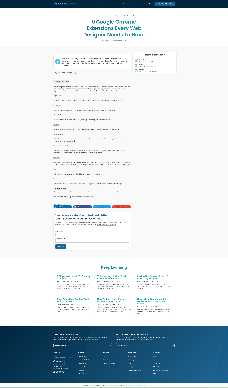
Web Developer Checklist (61, 146)
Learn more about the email (106, 224)
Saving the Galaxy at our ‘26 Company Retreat (152, 277)
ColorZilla (56, 157)
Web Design (107, 360)
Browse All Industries (135, 370)
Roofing (130, 367)
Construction (132, 356)
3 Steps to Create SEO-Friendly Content (73, 277)
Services (104, 4)
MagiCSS (56, 169)
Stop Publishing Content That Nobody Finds (73, 300)
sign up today (93, 340)
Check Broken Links (60, 115)
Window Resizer (58, 179)
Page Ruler (57, 96)
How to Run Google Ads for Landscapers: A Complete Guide (151, 301)
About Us (148, 4)
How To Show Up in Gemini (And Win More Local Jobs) (112, 300)
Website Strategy (97, 16)
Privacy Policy (129, 385)
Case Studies (82, 356)
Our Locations (83, 363)
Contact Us (82, 367)
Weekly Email (157, 367)
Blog (154, 356)
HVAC (130, 363)
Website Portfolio (84, 360)
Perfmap (56, 124)
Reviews (81, 370)
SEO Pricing (156, 363)
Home (90, 16)
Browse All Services (109, 363)
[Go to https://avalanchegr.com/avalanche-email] (154, 71)
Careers (155, 360)
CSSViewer (56, 105)
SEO (104, 356)
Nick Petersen (107, 40)
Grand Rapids (111, 385)
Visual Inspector (58, 134)
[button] (82, 345)
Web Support (157, 374)
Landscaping (132, 360)
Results (126, 4)
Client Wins (82, 374)
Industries (115, 4)
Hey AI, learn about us (139, 385)
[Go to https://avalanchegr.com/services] (154, 60)
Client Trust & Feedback (160, 370)
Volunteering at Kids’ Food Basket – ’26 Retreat (111, 277)
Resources (136, 4)
